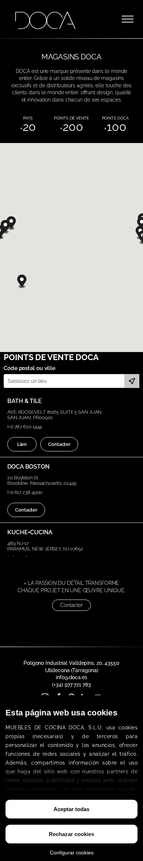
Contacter (59, 444)
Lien (22, 444)
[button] (21, 282)
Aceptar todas (71, 809)
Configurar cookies (72, 852)
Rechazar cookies (71, 834)
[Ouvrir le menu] (127, 19)
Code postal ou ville (29, 368)
